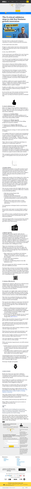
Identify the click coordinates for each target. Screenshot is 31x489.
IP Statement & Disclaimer (5, 487)
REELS (25, 1)
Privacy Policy (17, 447)
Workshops (19, 465)
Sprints (18, 458)
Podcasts (5, 458)
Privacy (23, 487)
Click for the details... (23, 13)
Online (18, 460)
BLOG (23, 1)
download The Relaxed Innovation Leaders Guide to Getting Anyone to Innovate (15, 391)
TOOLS (21, 1)
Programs (18, 459)
